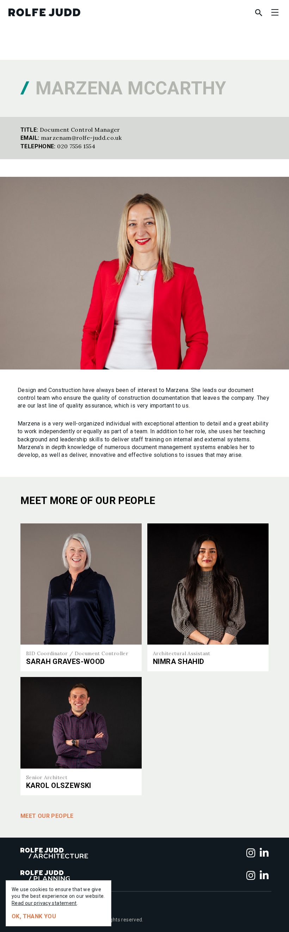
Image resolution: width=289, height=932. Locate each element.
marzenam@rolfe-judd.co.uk (81, 137)
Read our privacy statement (44, 903)
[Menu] (275, 12)
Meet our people (47, 816)
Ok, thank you (34, 916)
